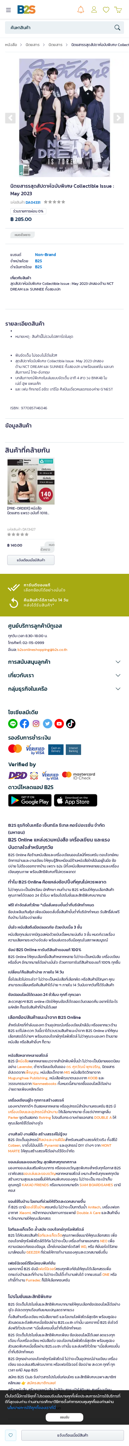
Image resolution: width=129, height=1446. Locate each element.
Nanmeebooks (45, 1084)
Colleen (14, 1145)
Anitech (94, 1207)
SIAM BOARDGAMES (96, 1185)
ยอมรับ (64, 1417)
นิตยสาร (33, 45)
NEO (103, 1241)
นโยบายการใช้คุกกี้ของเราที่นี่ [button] (32, 1408)
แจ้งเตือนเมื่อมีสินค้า (31, 560)
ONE (106, 1274)
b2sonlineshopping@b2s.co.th (42, 649)
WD (83, 1247)
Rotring (45, 1117)
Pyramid (51, 1145)
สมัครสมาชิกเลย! (41, 1383)
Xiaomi (25, 1213)
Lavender (24, 1067)
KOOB (93, 1078)
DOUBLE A (103, 1117)
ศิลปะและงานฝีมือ (52, 1140)
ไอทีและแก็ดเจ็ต (50, 1235)
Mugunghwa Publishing (28, 1078)
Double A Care (89, 1213)
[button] (10, 118)
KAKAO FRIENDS (35, 1185)
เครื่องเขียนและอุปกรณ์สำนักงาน (33, 1112)
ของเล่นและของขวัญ (39, 1173)
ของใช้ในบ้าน (35, 1207)
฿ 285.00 (21, 219)
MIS (67, 1072)
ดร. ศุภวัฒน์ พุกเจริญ (83, 1067)
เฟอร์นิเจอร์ (47, 1269)
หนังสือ (11, 45)
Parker (13, 1117)
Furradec (33, 1280)
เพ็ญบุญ (32, 1072)
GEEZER (33, 1252)
